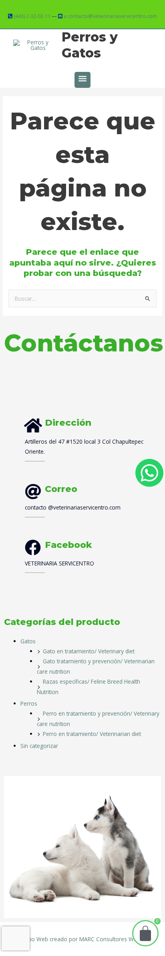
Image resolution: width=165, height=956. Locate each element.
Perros (28, 703)
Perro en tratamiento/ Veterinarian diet (92, 734)
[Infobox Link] (94, 500)
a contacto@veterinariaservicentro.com (110, 16)
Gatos (28, 641)
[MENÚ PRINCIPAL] (82, 80)
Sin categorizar (39, 746)
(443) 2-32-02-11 (32, 16)
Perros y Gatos (90, 44)
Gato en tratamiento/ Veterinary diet (89, 651)
